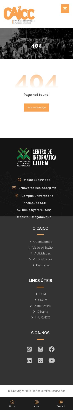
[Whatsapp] (29, 349)
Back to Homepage (36, 107)
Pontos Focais (42, 259)
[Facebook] (51, 349)
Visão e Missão (43, 247)
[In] (29, 360)
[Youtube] (51, 360)
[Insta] (40, 349)
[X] (40, 360)
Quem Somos (42, 242)
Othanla (42, 311)
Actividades (42, 253)
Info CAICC (42, 317)
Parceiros (42, 265)
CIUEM (42, 300)
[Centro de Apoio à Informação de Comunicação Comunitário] (19, 15)
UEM (43, 294)
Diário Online (42, 306)
